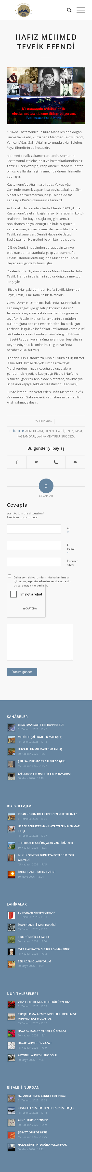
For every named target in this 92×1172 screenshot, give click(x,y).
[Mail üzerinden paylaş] (75, 462)
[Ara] (67, 10)
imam (78, 431)
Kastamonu (26, 436)
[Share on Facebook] (16, 462)
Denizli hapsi (54, 431)
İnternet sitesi (72, 563)
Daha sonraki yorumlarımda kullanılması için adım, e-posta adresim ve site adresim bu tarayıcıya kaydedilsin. (42, 581)
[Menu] (78, 10)
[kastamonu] (46, 95)
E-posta (71, 549)
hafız (69, 431)
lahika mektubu (48, 436)
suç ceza (68, 436)
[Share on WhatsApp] (56, 462)
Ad (68, 530)
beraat (38, 431)
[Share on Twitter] (36, 462)
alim (28, 431)
